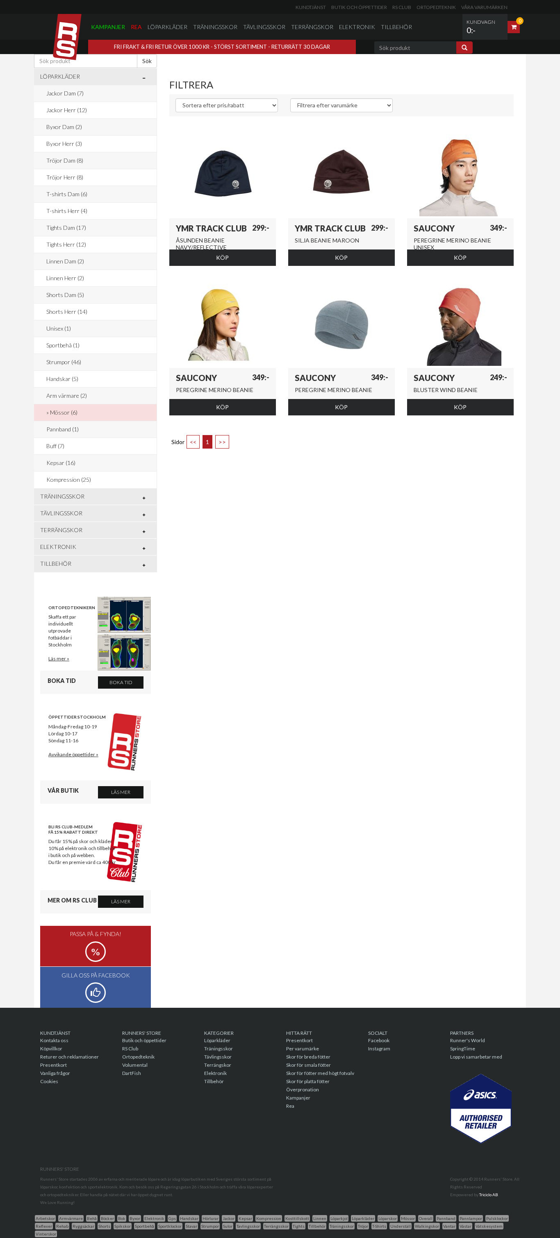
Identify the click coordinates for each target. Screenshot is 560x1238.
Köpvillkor (51, 1048)
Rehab (62, 1226)
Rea (136, 26)
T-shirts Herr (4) (66, 210)
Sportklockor (170, 1226)
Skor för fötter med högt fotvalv (320, 1073)
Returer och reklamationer (69, 1057)
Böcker (107, 1218)
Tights (299, 1226)
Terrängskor (312, 26)
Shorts (104, 1226)
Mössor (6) (63, 412)
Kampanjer (108, 26)
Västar (465, 1226)
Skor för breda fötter (308, 1057)
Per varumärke (302, 1048)
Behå (92, 1218)
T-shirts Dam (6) (66, 193)
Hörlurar (211, 1218)
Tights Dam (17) (66, 227)
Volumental (135, 1065)
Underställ (400, 1226)
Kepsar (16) (60, 462)
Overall (426, 1218)
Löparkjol (339, 1218)
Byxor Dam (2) (64, 126)
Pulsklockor (497, 1218)
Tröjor (363, 1226)
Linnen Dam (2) (65, 261)
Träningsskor (215, 26)
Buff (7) (55, 445)
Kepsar (245, 1218)
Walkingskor (427, 1226)
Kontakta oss (54, 1040)
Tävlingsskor (264, 26)
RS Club (401, 7)
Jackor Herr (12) (66, 110)
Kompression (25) (68, 479)
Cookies (49, 1081)
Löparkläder (167, 26)
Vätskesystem (489, 1226)
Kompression (268, 1218)
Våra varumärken (484, 7)
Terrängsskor (276, 1226)
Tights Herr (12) (66, 244)
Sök (147, 60)
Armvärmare (71, 1218)
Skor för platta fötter (308, 1081)
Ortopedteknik (436, 7)
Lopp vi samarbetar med (476, 1057)
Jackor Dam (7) (65, 93)
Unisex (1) (58, 328)
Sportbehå (144, 1226)
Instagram (379, 1048)
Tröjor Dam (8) (64, 160)
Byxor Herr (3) (64, 143)
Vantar (449, 1226)
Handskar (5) (62, 378)
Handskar (189, 1218)
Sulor (227, 1226)
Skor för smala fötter (308, 1065)
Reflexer (44, 1226)
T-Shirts (379, 1226)
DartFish (131, 1073)
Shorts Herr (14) (66, 311)
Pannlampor (471, 1218)
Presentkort (53, 1065)
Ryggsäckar (83, 1226)
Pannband (446, 1218)
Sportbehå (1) (63, 345)
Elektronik (357, 26)
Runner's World (467, 1040)
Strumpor (210, 1226)
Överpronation (302, 1089)
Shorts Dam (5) (65, 294)
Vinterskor (46, 1233)
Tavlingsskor (248, 1226)
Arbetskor (45, 1218)
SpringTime (462, 1048)
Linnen (319, 1218)
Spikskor (122, 1226)
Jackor (228, 1218)
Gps (172, 1218)
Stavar (191, 1226)
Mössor (408, 1218)
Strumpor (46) (63, 361)
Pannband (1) (62, 429)
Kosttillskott (297, 1218)
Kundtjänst (311, 7)
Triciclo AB (488, 1194)
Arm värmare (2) (66, 395)
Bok (121, 1218)
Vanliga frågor (55, 1073)
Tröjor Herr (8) (64, 177)
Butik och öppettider (359, 7)
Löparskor (387, 1218)
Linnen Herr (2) (65, 277)
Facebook (378, 1040)
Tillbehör (396, 26)
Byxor (135, 1218)
